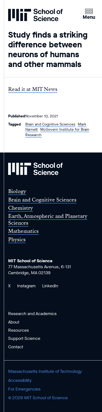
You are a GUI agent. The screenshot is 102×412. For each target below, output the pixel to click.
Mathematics (23, 231)
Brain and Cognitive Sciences (50, 124)
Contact (15, 347)
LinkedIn (50, 286)
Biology (17, 191)
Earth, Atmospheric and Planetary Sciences (47, 219)
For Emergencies (24, 389)
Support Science (24, 338)
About (13, 322)
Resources (18, 330)
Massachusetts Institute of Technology (45, 371)
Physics (17, 239)
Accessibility (20, 380)
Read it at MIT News (32, 89)
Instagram (26, 286)
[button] (89, 13)
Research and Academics (32, 313)
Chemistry (20, 208)
